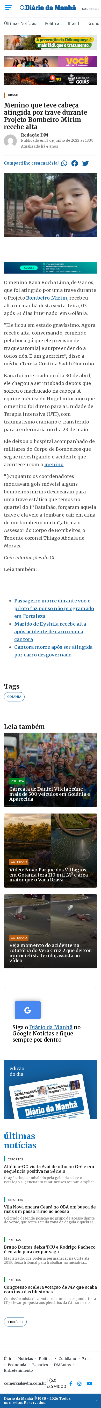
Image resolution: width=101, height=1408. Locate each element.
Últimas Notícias (20, 23)
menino (53, 464)
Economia (17, 1364)
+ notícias (15, 1322)
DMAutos (62, 1364)
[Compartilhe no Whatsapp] (64, 163)
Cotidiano (67, 1358)
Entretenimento (18, 1370)
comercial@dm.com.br (25, 1383)
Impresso (90, 9)
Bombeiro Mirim (46, 298)
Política (52, 23)
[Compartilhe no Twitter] (85, 163)
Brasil (73, 23)
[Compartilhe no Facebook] (74, 163)
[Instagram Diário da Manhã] (79, 1383)
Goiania (14, 697)
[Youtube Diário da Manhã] (89, 1383)
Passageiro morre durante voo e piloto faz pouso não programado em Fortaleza (54, 608)
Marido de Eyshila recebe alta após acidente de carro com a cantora (50, 631)
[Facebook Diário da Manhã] (70, 1383)
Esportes (40, 1364)
